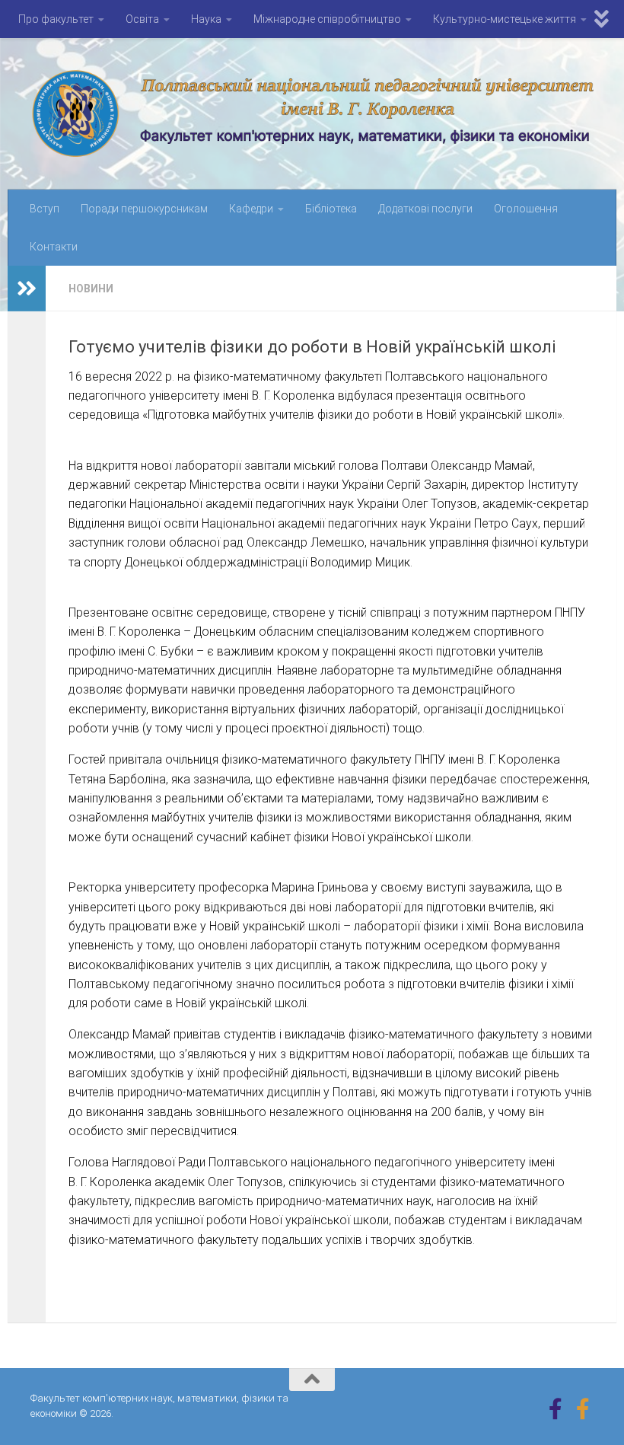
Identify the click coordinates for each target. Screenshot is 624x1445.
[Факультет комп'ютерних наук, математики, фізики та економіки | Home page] (312, 114)
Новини (90, 288)
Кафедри (251, 209)
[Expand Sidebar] (27, 288)
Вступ (44, 209)
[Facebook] (555, 1409)
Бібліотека (331, 209)
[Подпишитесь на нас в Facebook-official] (583, 1409)
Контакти (54, 247)
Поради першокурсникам (144, 209)
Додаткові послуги (425, 209)
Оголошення (526, 209)
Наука (206, 19)
